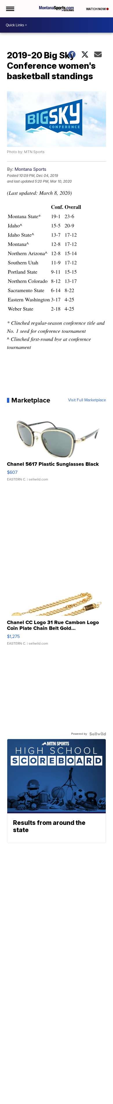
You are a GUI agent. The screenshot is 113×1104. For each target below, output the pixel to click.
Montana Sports (30, 169)
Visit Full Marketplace (87, 400)
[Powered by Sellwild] (97, 734)
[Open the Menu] (9, 8)
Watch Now (96, 9)
